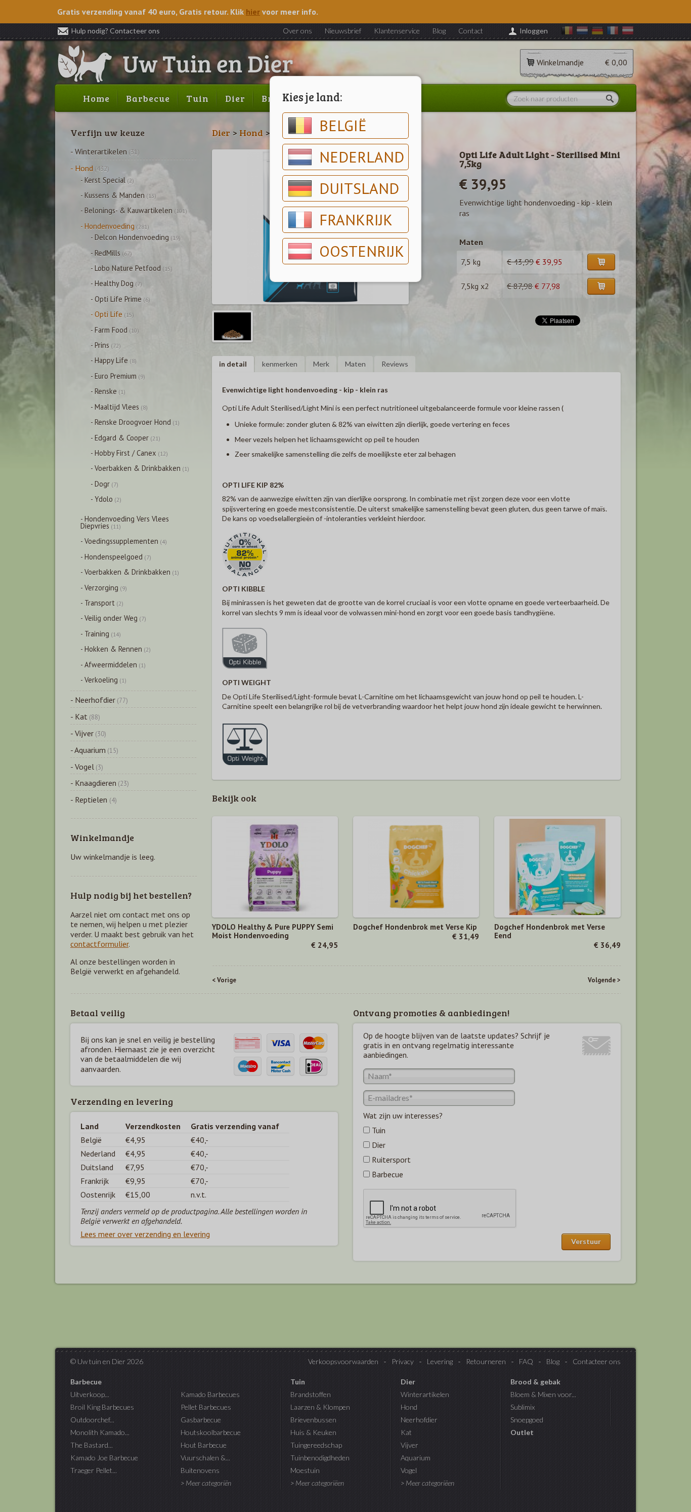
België (343, 125)
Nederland (361, 157)
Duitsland (359, 188)
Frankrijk (356, 219)
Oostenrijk (361, 251)
